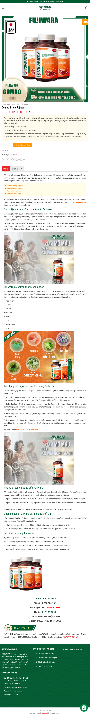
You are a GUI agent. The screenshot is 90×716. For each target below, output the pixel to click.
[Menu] (3, 8)
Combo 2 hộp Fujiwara (15, 194)
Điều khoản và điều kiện (46, 662)
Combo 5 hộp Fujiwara (15, 186)
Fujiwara (44, 713)
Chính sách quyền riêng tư (47, 658)
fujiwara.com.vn (16, 691)
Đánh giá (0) (17, 169)
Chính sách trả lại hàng (46, 653)
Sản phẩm (25, 104)
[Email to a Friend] (15, 159)
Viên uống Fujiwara (14, 191)
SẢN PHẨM (15, 104)
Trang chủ (6, 104)
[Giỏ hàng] (86, 8)
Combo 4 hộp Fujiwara (15, 188)
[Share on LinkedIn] (23, 159)
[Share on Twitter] (11, 159)
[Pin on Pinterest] (19, 159)
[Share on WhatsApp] (3, 159)
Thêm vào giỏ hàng (22, 145)
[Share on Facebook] (7, 159)
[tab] (6, 168)
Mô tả (5, 169)
